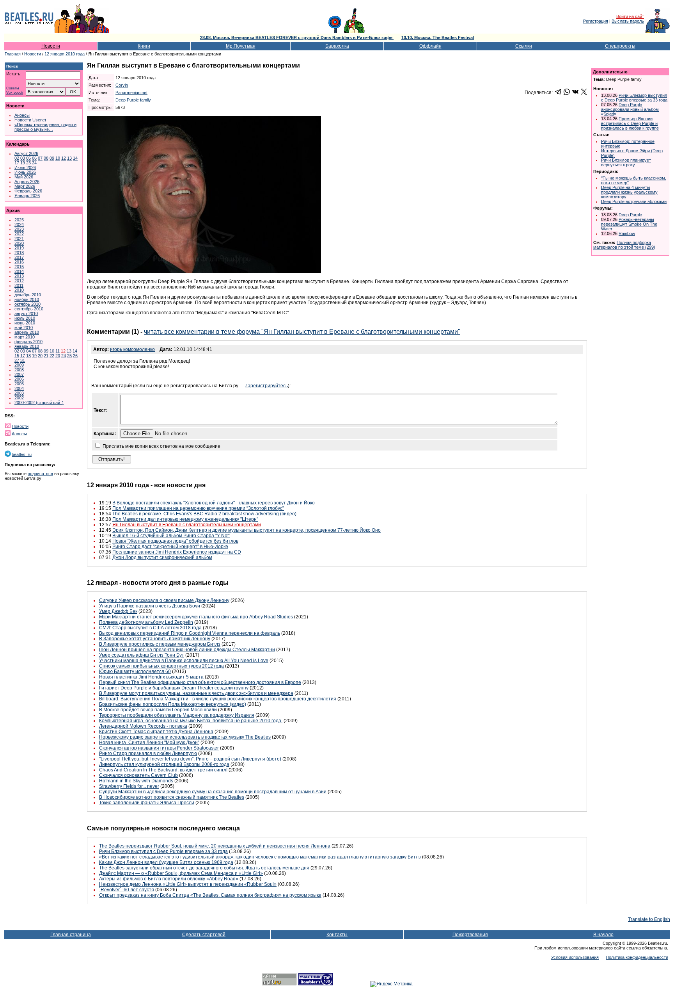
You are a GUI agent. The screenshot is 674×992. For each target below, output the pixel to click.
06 (34, 158)
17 (16, 162)
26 (75, 355)
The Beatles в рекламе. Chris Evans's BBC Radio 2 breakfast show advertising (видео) (204, 513)
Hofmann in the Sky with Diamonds (136, 781)
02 (16, 158)
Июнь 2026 (25, 172)
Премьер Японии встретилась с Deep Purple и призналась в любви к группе (630, 123)
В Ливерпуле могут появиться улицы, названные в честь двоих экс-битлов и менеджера (196, 693)
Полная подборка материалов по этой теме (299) (624, 244)
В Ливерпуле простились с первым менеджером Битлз (159, 644)
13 (69, 158)
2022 (19, 234)
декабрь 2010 (27, 294)
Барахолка (337, 46)
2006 (19, 379)
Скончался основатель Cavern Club (138, 775)
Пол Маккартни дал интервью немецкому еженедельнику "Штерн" (185, 519)
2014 (19, 271)
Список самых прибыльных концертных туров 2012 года (161, 666)
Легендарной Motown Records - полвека (143, 726)
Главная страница (70, 934)
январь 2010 (26, 346)
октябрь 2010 (27, 304)
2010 (19, 290)
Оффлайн (430, 46)
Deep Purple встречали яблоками (634, 201)
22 (52, 355)
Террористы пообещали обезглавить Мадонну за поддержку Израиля (176, 715)
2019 (19, 248)
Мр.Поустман (240, 46)
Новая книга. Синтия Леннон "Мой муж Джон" (149, 742)
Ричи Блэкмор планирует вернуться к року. (626, 162)
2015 (19, 266)
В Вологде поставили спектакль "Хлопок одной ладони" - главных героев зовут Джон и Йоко (213, 503)
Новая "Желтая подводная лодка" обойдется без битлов (175, 541)
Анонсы (22, 115)
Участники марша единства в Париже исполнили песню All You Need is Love (183, 660)
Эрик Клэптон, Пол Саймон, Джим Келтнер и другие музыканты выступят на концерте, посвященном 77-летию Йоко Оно (246, 530)
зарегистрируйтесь (266, 385)
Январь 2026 (27, 195)
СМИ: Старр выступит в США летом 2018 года (150, 627)
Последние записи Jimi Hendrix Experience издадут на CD (176, 552)
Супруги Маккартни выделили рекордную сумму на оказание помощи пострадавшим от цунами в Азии (212, 791)
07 (40, 158)
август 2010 (26, 313)
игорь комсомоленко (132, 349)
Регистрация (595, 21)
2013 (19, 276)
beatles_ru (22, 454)
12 (63, 158)
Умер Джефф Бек (118, 611)
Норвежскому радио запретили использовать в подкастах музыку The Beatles (185, 737)
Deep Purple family (133, 100)
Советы (12, 88)
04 (28, 351)
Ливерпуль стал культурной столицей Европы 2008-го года (164, 764)
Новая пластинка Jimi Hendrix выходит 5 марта (151, 677)
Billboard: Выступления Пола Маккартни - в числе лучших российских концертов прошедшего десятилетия (217, 699)
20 (40, 355)
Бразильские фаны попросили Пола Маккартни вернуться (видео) (172, 704)
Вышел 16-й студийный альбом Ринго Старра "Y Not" (171, 535)
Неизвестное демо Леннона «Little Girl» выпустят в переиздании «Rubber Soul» (188, 884)
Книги (144, 46)
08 (46, 158)
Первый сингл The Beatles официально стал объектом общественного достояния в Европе (200, 682)
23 (28, 162)
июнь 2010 (24, 323)
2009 (19, 365)
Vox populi (14, 92)
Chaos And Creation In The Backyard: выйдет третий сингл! (163, 770)
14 (75, 158)
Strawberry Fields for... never (129, 786)
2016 (19, 262)
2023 (19, 229)
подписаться (40, 473)
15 (16, 355)
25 (69, 355)
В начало (603, 934)
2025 (19, 219)
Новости (50, 46)
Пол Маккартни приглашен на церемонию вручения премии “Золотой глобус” (198, 508)
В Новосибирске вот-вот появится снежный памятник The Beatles (171, 797)
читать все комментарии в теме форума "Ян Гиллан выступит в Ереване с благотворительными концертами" (302, 331)
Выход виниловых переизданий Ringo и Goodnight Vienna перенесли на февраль (189, 633)
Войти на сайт (630, 16)
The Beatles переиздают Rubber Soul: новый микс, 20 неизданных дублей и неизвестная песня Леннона (214, 846)
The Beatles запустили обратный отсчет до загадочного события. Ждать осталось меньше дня (204, 868)
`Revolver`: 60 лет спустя (126, 889)
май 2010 (23, 327)
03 (22, 158)
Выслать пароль (628, 21)
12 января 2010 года (64, 54)
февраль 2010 (28, 341)
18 (28, 355)
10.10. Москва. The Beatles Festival (437, 37)
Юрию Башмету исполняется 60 (135, 671)
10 (57, 158)
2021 (19, 238)
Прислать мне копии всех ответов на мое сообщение (161, 446)
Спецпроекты (620, 46)
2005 (19, 383)
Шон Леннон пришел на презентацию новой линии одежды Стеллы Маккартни (187, 649)
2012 (19, 280)
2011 (18, 285)
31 (22, 360)
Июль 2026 (25, 167)
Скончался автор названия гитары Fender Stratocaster (159, 748)
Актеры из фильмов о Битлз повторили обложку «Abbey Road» (168, 879)
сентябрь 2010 (28, 308)
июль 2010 (24, 318)
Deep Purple (630, 214)
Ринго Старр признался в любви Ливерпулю (148, 753)
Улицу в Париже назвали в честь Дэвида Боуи (149, 606)
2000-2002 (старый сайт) (39, 402)
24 (34, 162)
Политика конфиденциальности (637, 957)
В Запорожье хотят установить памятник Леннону (154, 638)
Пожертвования (470, 934)
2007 (19, 374)
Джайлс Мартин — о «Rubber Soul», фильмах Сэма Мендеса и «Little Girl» (181, 873)
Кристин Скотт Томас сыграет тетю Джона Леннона (156, 731)
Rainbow (627, 233)
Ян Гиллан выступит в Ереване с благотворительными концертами (186, 524)
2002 (19, 397)
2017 (19, 257)
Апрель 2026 (26, 181)
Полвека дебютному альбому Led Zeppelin (146, 622)
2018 (19, 252)
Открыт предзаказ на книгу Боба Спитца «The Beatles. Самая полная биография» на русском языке (210, 895)
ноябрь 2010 (26, 299)
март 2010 (24, 337)
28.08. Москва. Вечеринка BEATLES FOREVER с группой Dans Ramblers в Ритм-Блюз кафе (297, 37)
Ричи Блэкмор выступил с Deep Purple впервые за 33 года (163, 851)
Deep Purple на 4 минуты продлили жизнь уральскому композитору (629, 192)
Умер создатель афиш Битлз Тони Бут (141, 655)
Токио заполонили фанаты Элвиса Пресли (146, 802)
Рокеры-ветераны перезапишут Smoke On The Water (629, 224)
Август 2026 (26, 153)
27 (16, 360)
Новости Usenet (30, 120)
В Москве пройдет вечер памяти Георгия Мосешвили (158, 709)
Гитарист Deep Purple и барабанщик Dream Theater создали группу (173, 688)
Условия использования (575, 957)
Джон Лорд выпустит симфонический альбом (162, 557)
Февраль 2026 (28, 191)
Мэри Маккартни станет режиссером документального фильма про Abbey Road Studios (196, 617)
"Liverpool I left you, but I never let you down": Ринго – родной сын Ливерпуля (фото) (190, 759)
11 (57, 351)
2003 (19, 393)
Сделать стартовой (203, 934)
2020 (19, 243)
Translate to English (649, 919)
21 (46, 355)
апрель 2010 (26, 332)
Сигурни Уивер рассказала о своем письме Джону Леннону (164, 600)
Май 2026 (23, 177)
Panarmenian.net (131, 92)
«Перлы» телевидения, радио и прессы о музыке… (45, 127)
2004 (19, 388)
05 (28, 158)
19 (22, 162)
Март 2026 (24, 186)
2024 (19, 224)
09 (52, 158)
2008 (19, 369)
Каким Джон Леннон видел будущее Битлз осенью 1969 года (166, 862)
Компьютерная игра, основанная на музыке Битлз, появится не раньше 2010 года (190, 720)
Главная (13, 54)
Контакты (337, 934)
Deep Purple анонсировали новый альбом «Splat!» (630, 109)
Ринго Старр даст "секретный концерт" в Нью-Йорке (170, 546)
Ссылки (523, 46)
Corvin (121, 85)
